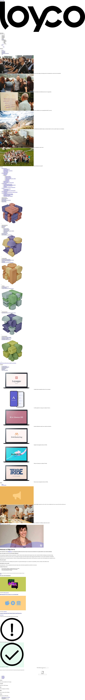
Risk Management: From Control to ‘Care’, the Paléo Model (9, 594)
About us (3, 35)
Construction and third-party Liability (10, 178)
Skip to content (2, 0)
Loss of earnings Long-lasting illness (9, 182)
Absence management (7, 169)
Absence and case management (8, 185)
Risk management (6, 592)
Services (3, 36)
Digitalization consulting (7, 195)
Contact (3, 39)
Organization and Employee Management (9, 187)
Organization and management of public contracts (10, 192)
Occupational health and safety (8, 184)
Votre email (38, 667)
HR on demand (6, 171)
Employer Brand (6, 172)
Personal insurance (8, 176)
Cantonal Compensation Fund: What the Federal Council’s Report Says (11, 613)
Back (0, 523)
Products (3, 37)
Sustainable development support (8, 193)
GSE (0, 524)
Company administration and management (9, 190)
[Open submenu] (4, 188)
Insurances (5, 611)
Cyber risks (5, 174)
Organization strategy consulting (8, 196)
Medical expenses (6, 181)
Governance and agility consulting (8, 194)
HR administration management (8, 170)
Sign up (42, 673)
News (3, 38)
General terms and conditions (6, 697)
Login (2, 44)
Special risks (7, 180)
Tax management (6, 189)
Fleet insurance (7, 179)
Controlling (5, 186)
